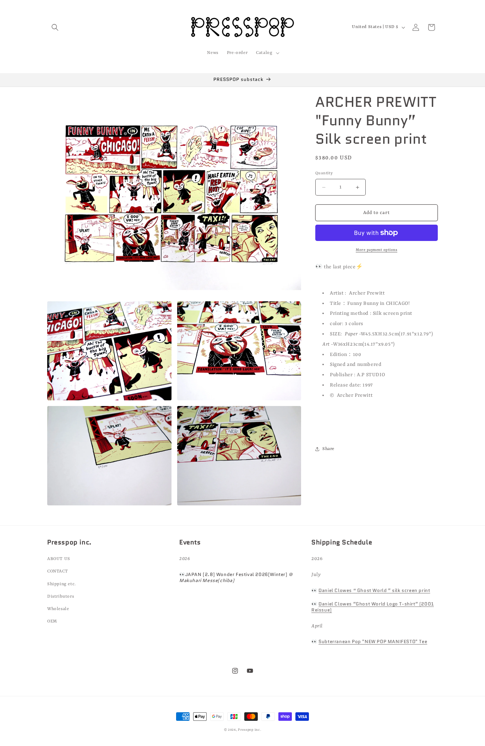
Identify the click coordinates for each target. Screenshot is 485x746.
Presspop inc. (249, 730)
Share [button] (328, 448)
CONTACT (57, 571)
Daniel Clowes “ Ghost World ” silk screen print (374, 590)
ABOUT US (58, 558)
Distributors (60, 596)
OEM (52, 621)
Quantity (324, 173)
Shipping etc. (61, 584)
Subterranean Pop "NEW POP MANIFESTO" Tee (372, 641)
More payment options (376, 250)
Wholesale (58, 609)
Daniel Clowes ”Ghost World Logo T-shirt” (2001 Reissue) (372, 606)
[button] (55, 27)
